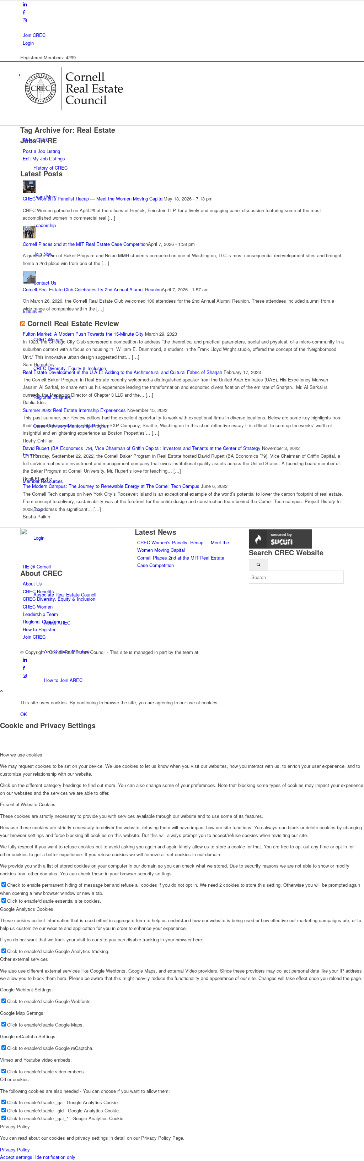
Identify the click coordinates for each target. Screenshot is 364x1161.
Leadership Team (40, 614)
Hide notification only (53, 1157)
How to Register (39, 629)
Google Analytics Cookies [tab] (26, 909)
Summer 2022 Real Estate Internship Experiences (74, 410)
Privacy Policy (15, 1149)
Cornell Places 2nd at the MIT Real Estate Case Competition (85, 244)
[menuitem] (183, 35)
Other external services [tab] (24, 959)
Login (28, 42)
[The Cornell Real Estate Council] (73, 113)
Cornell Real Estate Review (73, 323)
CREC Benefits (38, 591)
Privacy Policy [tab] (15, 1126)
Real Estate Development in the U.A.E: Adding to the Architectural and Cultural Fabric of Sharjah (122, 372)
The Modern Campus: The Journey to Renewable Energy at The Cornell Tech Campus (111, 486)
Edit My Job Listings (44, 158)
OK (23, 714)
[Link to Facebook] (24, 12)
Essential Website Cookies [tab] (27, 804)
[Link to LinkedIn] (25, 4)
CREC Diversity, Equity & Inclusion (59, 598)
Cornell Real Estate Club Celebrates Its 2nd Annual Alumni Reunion (92, 289)
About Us (32, 583)
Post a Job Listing (41, 151)
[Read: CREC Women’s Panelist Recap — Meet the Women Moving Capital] (29, 191)
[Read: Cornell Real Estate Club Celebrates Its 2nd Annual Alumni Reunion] (29, 281)
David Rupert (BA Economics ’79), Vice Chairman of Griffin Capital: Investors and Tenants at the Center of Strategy (142, 448)
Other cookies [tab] (14, 1079)
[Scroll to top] (1, 690)
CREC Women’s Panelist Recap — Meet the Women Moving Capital (93, 198)
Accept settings (16, 1157)
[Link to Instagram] (25, 20)
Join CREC (34, 35)
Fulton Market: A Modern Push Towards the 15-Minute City (83, 333)
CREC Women (38, 606)
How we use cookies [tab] (21, 754)
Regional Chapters (41, 621)
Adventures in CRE (219, 652)
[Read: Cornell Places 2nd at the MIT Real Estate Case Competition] (29, 236)
